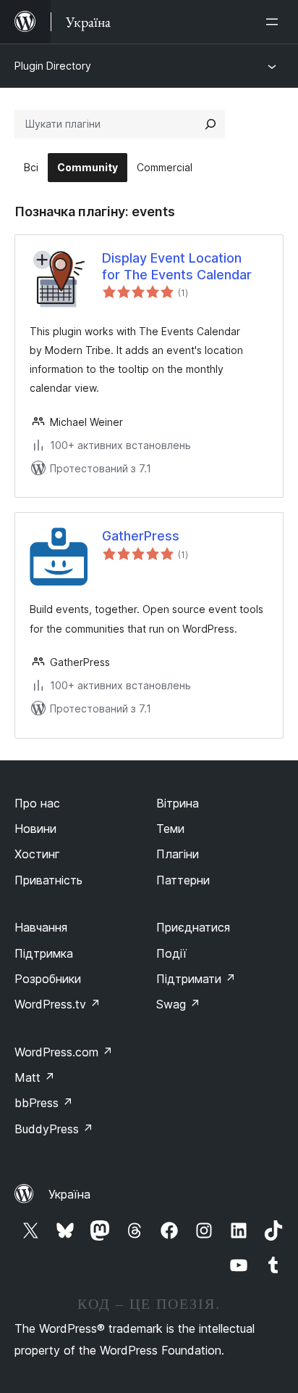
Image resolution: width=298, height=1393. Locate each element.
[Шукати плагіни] (210, 124)
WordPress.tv (57, 1004)
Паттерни (183, 880)
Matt (34, 1077)
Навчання (40, 927)
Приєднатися (193, 927)
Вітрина (177, 803)
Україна (69, 1194)
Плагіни (177, 854)
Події (171, 953)
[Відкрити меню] (275, 22)
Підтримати (196, 978)
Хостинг (37, 854)
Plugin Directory (52, 65)
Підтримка (43, 953)
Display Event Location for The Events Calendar (177, 266)
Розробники (47, 978)
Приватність (48, 880)
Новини (35, 828)
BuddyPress (53, 1129)
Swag (178, 1004)
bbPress (43, 1103)
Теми (170, 828)
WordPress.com (63, 1052)
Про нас (37, 803)
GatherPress (140, 535)
